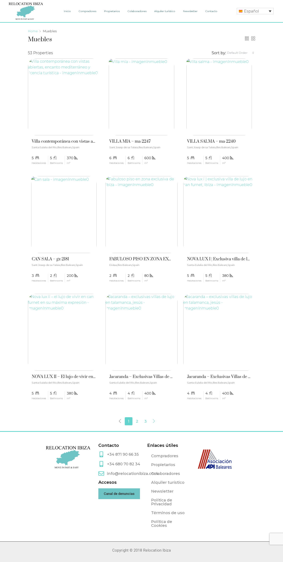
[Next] (154, 421)
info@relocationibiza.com (132, 473)
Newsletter (190, 11)
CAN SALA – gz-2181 (50, 259)
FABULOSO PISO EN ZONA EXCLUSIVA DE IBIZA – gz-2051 (166, 259)
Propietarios (112, 11)
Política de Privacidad (161, 502)
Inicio (67, 11)
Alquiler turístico (164, 11)
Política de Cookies (161, 523)
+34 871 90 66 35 (123, 454)
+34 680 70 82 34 (123, 464)
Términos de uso (168, 512)
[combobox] (240, 53)
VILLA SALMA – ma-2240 (211, 141)
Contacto (211, 11)
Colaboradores (137, 11)
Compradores (87, 11)
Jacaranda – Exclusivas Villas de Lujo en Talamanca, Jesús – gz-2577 (172, 376)
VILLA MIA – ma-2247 (130, 141)
